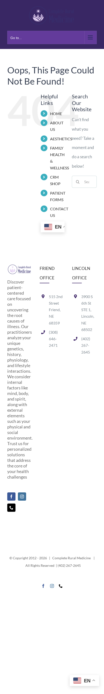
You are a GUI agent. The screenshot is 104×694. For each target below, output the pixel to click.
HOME (56, 113)
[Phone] (11, 508)
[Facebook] (11, 496)
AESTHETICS (61, 138)
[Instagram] (22, 496)
